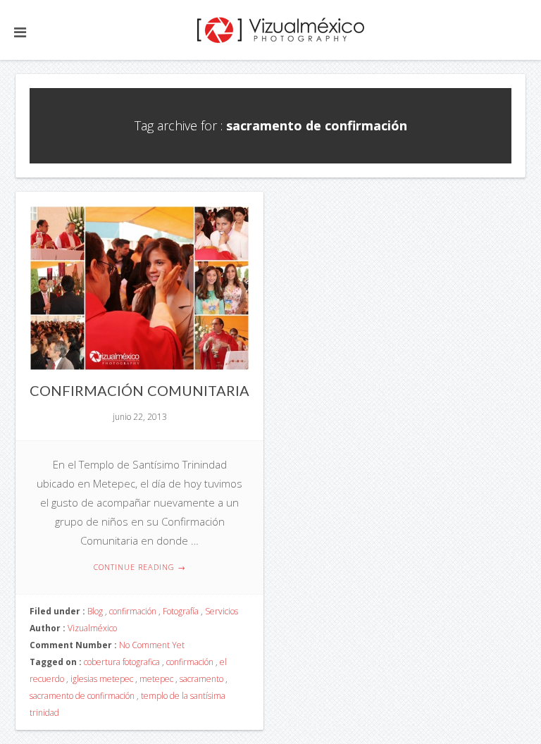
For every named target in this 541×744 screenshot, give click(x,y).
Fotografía (181, 611)
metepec (156, 679)
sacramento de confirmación (82, 696)
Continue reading (140, 567)
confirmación (132, 611)
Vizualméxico (92, 628)
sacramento (201, 679)
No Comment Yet (152, 645)
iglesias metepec (101, 679)
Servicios (221, 611)
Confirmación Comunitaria (139, 390)
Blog (95, 611)
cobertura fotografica (122, 662)
